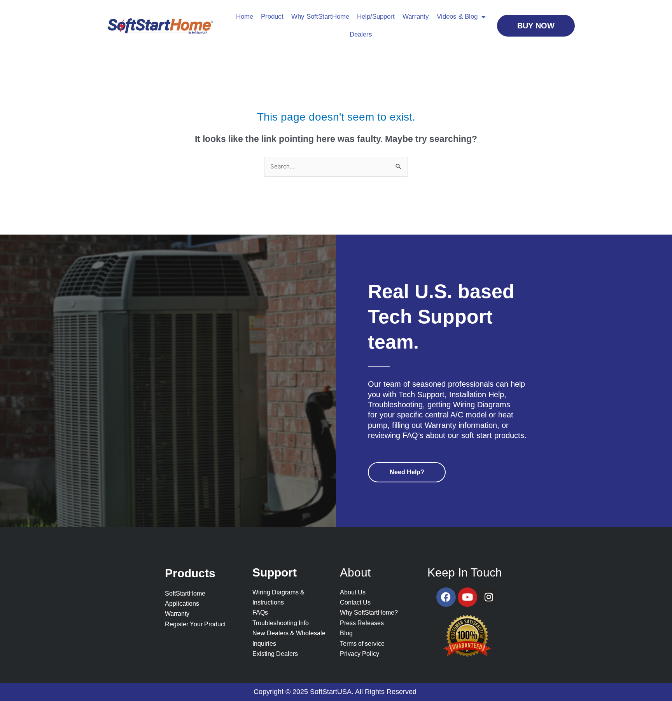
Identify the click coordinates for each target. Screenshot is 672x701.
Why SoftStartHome (320, 16)
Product (272, 16)
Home (244, 16)
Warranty (415, 16)
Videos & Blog (457, 16)
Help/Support (376, 16)
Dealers (361, 34)
